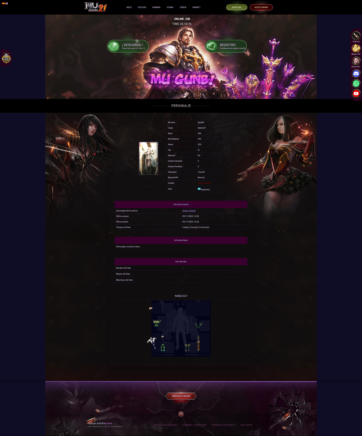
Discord (142, 7)
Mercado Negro (181, 396)
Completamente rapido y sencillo (233, 46)
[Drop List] (356, 36)
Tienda (183, 7)
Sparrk (185, 211)
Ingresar (236, 7)
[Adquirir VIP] (356, 48)
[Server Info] (356, 61)
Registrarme (261, 7)
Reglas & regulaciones (165, 425)
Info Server (246, 425)
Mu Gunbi (108, 423)
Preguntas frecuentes (223, 425)
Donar (170, 7)
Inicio (129, 7)
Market (197, 7)
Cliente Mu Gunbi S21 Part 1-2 (133, 46)
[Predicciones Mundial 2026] (6, 58)
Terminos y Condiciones (194, 425)
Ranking (156, 7)
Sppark (192, 211)
